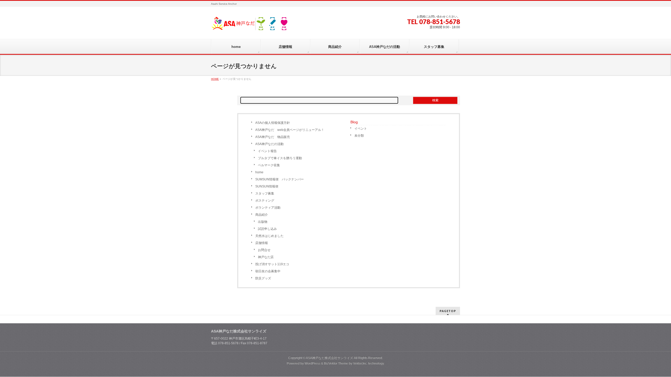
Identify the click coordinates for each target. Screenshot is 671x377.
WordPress (312, 363)
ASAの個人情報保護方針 (272, 123)
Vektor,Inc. (360, 363)
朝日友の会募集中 (267, 271)
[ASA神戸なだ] (250, 25)
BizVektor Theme (336, 363)
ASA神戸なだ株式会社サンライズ (329, 358)
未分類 (359, 135)
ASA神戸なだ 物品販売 (272, 137)
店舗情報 (261, 243)
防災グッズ (263, 278)
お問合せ (264, 250)
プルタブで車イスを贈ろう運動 (280, 158)
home (259, 172)
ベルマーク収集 (269, 165)
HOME (215, 78)
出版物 (262, 222)
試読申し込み (267, 229)
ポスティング (264, 200)
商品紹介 (261, 215)
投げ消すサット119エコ (272, 264)
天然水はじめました (269, 236)
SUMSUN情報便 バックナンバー (279, 179)
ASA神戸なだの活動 (269, 144)
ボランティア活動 (267, 207)
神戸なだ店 (266, 257)
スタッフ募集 (264, 193)
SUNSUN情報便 (266, 186)
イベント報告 (267, 151)
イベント (360, 128)
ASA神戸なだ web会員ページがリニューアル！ (289, 130)
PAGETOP (448, 311)
